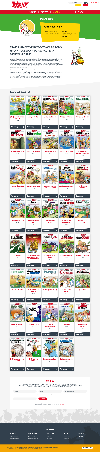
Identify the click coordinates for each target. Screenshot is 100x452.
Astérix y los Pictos (82, 221)
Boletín (85, 5)
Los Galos (49, 436)
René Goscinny (66, 436)
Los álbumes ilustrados (14, 438)
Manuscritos (55, 447)
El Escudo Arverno (66, 255)
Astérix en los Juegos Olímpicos (82, 152)
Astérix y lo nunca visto (33, 221)
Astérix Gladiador (17, 186)
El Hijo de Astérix (82, 255)
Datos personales (38, 447)
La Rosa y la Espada (33, 360)
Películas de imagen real (33, 438)
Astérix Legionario (33, 186)
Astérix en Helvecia (17, 151)
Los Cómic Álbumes (14, 436)
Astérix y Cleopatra (66, 186)
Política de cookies (47, 447)
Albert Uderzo (66, 438)
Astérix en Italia (50, 151)
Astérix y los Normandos (66, 221)
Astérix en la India (66, 151)
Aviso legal (9, 447)
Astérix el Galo (33, 117)
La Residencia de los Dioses (17, 360)
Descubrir (14, 127)
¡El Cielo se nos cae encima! (17, 118)
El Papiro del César (50, 290)
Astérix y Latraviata (17, 221)
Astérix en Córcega (82, 117)
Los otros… (49, 439)
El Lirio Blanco (17, 290)
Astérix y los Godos (50, 221)
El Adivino (17, 255)
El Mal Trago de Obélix (33, 291)
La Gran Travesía (17, 324)
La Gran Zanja (34, 324)
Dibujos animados (31, 436)
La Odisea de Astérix (82, 325)
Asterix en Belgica (50, 117)
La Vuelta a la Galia (50, 359)
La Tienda (78, 5)
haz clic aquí (62, 404)
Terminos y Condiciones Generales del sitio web (23, 447)
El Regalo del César (66, 291)
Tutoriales (81, 436)
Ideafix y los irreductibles (15, 439)
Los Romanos (49, 438)
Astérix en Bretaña (66, 117)
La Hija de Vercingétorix (50, 325)
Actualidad (81, 433)
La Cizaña (82, 290)
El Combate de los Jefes (50, 256)
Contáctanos (87, 447)
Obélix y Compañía (66, 359)
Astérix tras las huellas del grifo (50, 187)
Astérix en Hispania (33, 151)
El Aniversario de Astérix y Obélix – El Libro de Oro (33, 257)
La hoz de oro (66, 324)
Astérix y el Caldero (83, 187)
